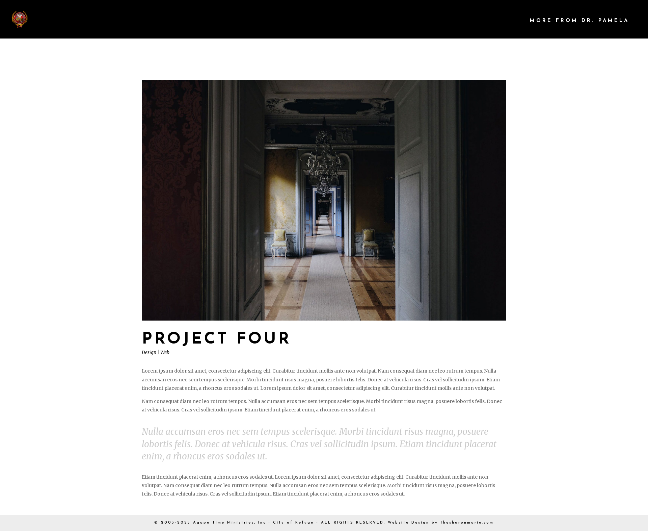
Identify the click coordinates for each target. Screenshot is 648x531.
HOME (305, 21)
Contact (488, 21)
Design (149, 352)
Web (164, 352)
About (343, 21)
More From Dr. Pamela (579, 20)
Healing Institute (410, 21)
